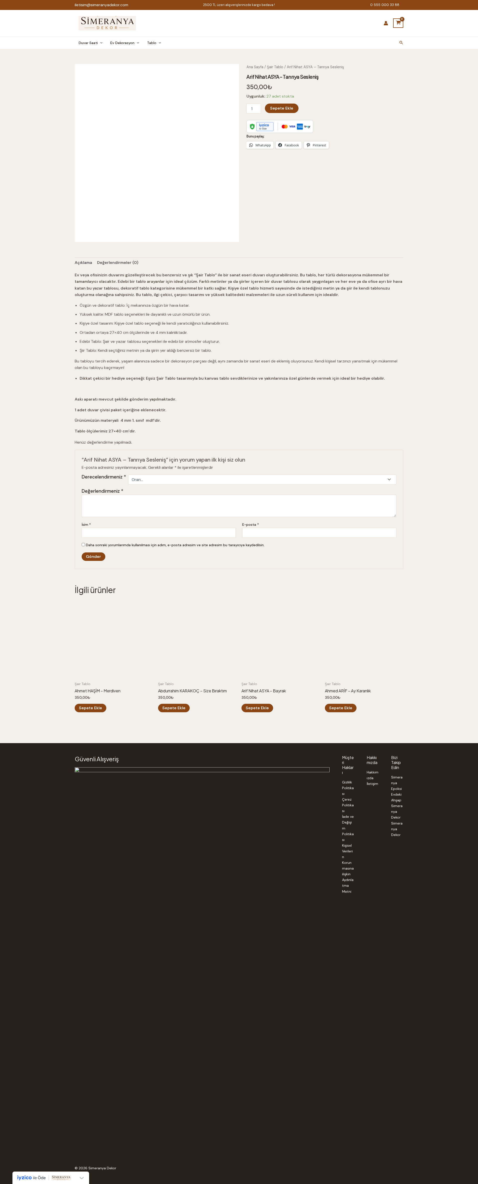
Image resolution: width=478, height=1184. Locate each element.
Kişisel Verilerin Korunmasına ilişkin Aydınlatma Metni (348, 868)
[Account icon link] (386, 23)
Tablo (151, 43)
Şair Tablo (275, 66)
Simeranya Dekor (397, 812)
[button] (100, 43)
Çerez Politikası (348, 805)
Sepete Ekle (281, 108)
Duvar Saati (88, 43)
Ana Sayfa (254, 66)
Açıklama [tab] (83, 262)
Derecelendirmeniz (104, 477)
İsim (86, 524)
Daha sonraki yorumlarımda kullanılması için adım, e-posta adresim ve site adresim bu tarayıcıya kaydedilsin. (175, 545)
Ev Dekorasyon (122, 43)
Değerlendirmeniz (102, 491)
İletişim (372, 783)
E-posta (250, 524)
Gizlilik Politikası (348, 788)
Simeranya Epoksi (397, 783)
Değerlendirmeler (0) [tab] (117, 262)
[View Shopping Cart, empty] (398, 23)
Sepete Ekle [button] (90, 707)
